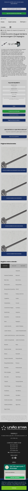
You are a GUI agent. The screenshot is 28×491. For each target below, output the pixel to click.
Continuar (14, 487)
